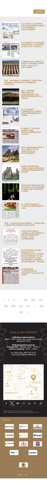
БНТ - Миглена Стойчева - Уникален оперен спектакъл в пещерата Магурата (23, 82)
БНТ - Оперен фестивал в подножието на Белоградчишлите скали (31, 94)
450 (41, 306)
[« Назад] (4, 300)
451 (22, 312)
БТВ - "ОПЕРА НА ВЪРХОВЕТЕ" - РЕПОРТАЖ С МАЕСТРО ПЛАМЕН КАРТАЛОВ (24, 224)
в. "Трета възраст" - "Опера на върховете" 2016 (32, 206)
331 (28, 306)
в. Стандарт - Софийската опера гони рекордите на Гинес (31, 112)
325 (25, 300)
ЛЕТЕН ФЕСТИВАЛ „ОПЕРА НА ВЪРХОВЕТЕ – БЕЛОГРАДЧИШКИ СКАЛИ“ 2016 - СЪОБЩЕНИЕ (33, 235)
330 (21, 306)
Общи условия (8, 411)
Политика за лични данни (23, 411)
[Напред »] (28, 312)
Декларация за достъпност (30, 412)
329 (13, 306)
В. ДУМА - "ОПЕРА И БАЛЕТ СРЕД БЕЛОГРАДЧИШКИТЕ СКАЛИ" (31, 131)
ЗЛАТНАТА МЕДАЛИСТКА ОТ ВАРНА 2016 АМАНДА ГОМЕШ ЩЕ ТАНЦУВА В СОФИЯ (33, 188)
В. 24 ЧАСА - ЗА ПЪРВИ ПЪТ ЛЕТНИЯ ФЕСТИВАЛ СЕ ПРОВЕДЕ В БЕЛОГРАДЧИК (32, 26)
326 (33, 300)
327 (41, 300)
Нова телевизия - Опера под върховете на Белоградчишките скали (32, 169)
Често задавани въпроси (11, 412)
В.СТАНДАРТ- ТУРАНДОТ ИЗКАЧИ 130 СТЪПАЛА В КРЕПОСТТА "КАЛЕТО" (33, 45)
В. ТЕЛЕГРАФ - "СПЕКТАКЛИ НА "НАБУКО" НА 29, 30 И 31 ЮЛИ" (32, 272)
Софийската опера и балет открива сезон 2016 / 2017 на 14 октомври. (32, 64)
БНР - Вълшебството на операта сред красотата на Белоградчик (32, 150)
